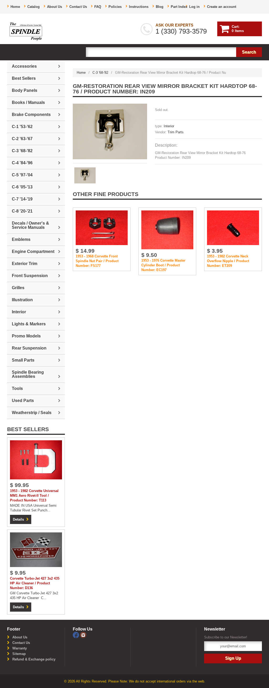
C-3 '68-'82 (100, 73)
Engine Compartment (33, 251)
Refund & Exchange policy (33, 659)
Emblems (21, 239)
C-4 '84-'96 (22, 163)
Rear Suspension (29, 348)
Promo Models (26, 336)
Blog (159, 7)
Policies (115, 7)
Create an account (221, 7)
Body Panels (24, 90)
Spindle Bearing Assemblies (28, 374)
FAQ (97, 7)
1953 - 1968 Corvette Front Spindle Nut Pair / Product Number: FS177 (97, 261)
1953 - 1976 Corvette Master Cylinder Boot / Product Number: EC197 (163, 265)
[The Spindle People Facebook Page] (76, 635)
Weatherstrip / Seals (31, 412)
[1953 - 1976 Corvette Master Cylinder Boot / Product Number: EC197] (167, 230)
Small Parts (23, 360)
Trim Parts (176, 132)
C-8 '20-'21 (22, 211)
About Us (54, 7)
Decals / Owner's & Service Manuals (30, 225)
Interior (169, 126)
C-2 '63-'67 (22, 138)
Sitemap (19, 654)
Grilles (18, 287)
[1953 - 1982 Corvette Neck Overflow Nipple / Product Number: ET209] (233, 227)
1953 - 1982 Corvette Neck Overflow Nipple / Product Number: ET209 (228, 261)
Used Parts (23, 400)
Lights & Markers (29, 324)
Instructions (138, 7)
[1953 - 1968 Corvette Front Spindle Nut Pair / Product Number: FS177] (102, 227)
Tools (17, 388)
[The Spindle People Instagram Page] (83, 635)
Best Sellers (24, 78)
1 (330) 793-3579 (181, 31)
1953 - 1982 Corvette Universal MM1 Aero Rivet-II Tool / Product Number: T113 (34, 495)
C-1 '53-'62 (22, 126)
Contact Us (78, 7)
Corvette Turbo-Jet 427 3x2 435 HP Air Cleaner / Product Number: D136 (34, 583)
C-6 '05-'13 (22, 187)
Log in (194, 7)
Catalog (33, 7)
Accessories (24, 66)
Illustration (22, 300)
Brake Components (31, 114)
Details (18, 519)
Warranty (19, 648)
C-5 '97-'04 (22, 175)
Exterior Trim (24, 263)
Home (15, 7)
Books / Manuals (28, 102)
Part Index (179, 7)
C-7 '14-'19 (22, 199)
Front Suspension (30, 275)
